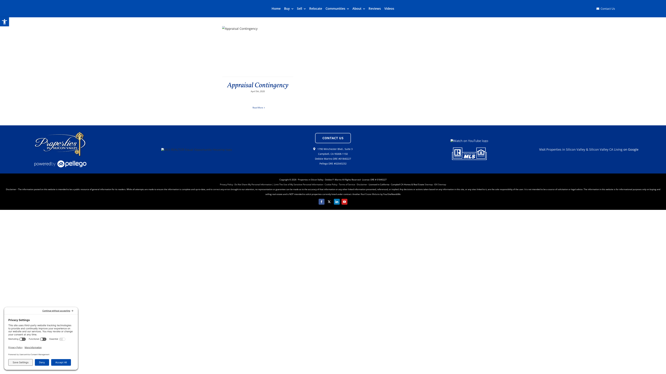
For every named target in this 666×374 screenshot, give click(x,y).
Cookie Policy (331, 184)
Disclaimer (362, 184)
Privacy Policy (226, 184)
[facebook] (322, 202)
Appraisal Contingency (257, 85)
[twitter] (329, 202)
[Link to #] (314, 149)
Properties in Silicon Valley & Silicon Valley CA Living (584, 149)
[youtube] (344, 202)
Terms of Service (347, 184)
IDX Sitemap (440, 184)
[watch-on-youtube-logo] (469, 141)
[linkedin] (337, 202)
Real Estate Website (370, 194)
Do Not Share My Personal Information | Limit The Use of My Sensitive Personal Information (278, 184)
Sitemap (429, 184)
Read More (258, 107)
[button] (4, 21)
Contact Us (608, 9)
